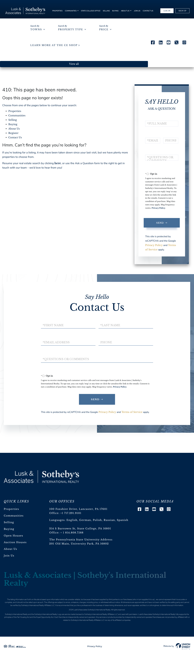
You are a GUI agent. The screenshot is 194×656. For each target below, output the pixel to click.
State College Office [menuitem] (90, 11)
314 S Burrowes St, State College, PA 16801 (80, 528)
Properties (14, 111)
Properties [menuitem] (57, 11)
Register (13, 133)
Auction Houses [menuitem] (15, 542)
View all (74, 64)
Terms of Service (131, 412)
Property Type (70, 29)
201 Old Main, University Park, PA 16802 (79, 543)
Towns (36, 29)
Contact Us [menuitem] (148, 11)
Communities (16, 115)
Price (103, 29)
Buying (12, 124)
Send (160, 222)
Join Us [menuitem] (137, 11)
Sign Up (182, 11)
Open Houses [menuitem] (13, 535)
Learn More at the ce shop (53, 45)
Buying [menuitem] (115, 11)
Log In (167, 11)
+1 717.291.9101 (71, 513)
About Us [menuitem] (125, 11)
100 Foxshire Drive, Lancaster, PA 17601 (78, 509)
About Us (14, 128)
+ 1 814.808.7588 (72, 532)
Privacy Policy (158, 208)
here (57, 163)
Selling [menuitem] (106, 11)
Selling (12, 119)
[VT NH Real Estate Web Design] (176, 646)
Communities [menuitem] (71, 11)
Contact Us (15, 137)
